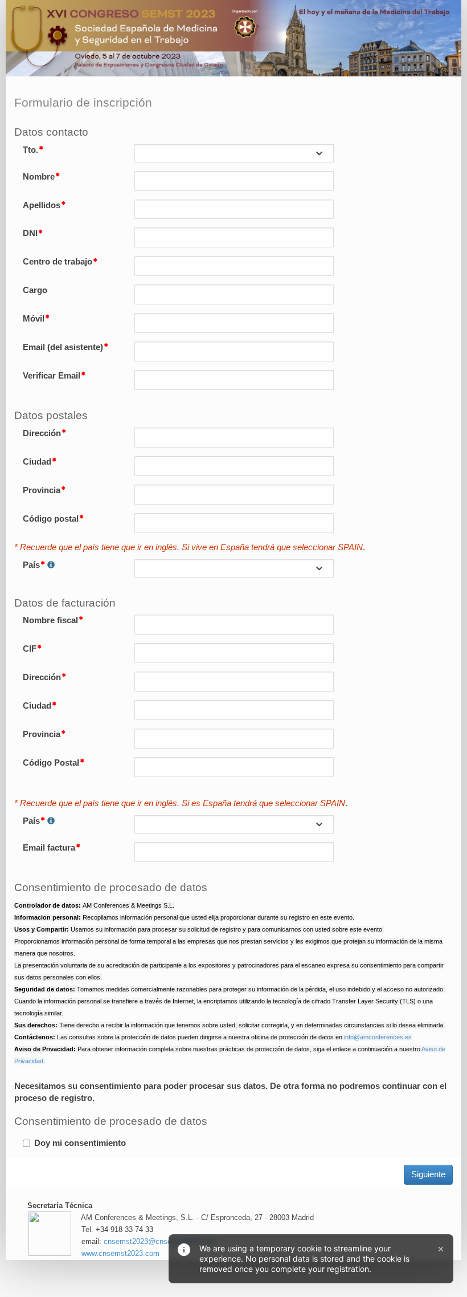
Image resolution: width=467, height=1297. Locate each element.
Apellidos (41, 205)
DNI (30, 233)
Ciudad (37, 461)
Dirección (42, 433)
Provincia (41, 490)
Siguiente (428, 1174)
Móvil (33, 318)
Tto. (30, 149)
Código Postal (51, 762)
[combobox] (234, 153)
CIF (29, 648)
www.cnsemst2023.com (120, 1253)
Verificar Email (51, 375)
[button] (51, 565)
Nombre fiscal (50, 620)
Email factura (49, 847)
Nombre (39, 176)
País (31, 565)
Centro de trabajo (57, 261)
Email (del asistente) (63, 347)
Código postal (51, 518)
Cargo (35, 290)
